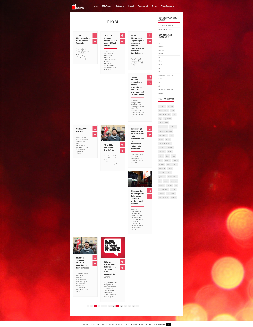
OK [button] (168, 324)
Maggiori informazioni (157, 324)
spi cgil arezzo (163, 189)
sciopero (174, 181)
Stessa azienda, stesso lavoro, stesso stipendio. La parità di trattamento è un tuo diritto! (137, 86)
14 (129, 306)
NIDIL (160, 79)
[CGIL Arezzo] (78, 5)
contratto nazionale (165, 131)
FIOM (160, 61)
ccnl (174, 114)
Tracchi (161, 193)
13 (125, 306)
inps (160, 160)
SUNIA (160, 93)
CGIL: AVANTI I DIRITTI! (82, 130)
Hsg (173, 156)
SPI (159, 86)
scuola (161, 185)
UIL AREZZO (171, 193)
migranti (162, 168)
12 (121, 306)
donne (168, 139)
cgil (160, 118)
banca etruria (163, 110)
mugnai (170, 168)
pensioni (162, 177)
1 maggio (162, 106)
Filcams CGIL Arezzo (166, 148)
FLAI (159, 68)
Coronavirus (163, 135)
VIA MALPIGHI (164, 197)
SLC (159, 82)
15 (134, 306)
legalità (161, 164)
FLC (159, 72)
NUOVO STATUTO (165, 173)
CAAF (160, 43)
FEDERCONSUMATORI (165, 89)
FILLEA (160, 54)
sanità (166, 181)
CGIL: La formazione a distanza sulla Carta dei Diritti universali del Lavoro (110, 269)
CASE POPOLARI (164, 114)
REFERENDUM (172, 177)
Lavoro (175, 160)
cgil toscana (163, 127)
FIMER (170, 152)
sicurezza (169, 185)
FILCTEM (161, 50)
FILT (159, 57)
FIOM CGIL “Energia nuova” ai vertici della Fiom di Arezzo (82, 263)
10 (113, 306)
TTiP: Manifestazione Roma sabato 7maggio (83, 39)
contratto (173, 127)
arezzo (170, 106)
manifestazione (172, 164)
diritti (161, 139)
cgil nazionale (163, 123)
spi (176, 185)
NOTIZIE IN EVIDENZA (165, 26)
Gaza (167, 156)
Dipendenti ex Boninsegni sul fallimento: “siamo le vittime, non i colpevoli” (137, 197)
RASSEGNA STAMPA (165, 29)
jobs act (167, 160)
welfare (173, 197)
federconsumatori (165, 143)
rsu (160, 181)
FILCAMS (161, 47)
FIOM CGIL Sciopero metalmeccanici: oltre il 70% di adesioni (111, 40)
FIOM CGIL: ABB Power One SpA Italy (109, 147)
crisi (171, 135)
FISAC (160, 64)
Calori (172, 110)
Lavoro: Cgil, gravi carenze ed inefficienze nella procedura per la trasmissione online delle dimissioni (137, 139)
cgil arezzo (167, 118)
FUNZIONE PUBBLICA (165, 75)
